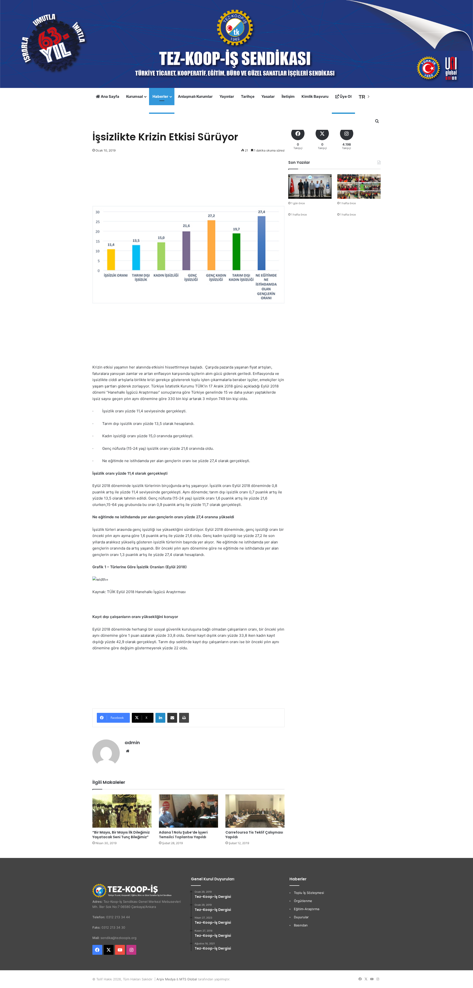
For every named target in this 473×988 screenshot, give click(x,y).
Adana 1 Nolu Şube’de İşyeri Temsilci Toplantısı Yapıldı (183, 834)
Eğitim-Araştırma (306, 909)
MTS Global (188, 979)
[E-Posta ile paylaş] (172, 718)
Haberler (160, 96)
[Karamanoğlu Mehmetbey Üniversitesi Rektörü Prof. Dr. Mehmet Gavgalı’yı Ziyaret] (310, 186)
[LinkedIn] (160, 718)
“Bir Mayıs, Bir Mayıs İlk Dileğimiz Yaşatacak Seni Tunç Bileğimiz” (121, 834)
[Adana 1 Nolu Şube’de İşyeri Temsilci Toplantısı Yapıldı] (188, 811)
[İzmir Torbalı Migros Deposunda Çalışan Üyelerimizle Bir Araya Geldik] (359, 186)
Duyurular (301, 917)
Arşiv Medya (165, 979)
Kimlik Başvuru (315, 96)
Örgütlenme (303, 901)
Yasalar (268, 96)
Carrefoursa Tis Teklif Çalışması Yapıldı (254, 834)
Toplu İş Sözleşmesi (309, 893)
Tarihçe (247, 96)
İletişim (288, 96)
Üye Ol (345, 96)
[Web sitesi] (128, 751)
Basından (301, 925)
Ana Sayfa (109, 96)
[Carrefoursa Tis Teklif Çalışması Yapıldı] (255, 811)
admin (132, 742)
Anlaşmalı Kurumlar (195, 96)
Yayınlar (227, 96)
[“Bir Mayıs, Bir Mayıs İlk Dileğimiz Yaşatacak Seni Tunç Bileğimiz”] (122, 811)
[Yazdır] (184, 718)
